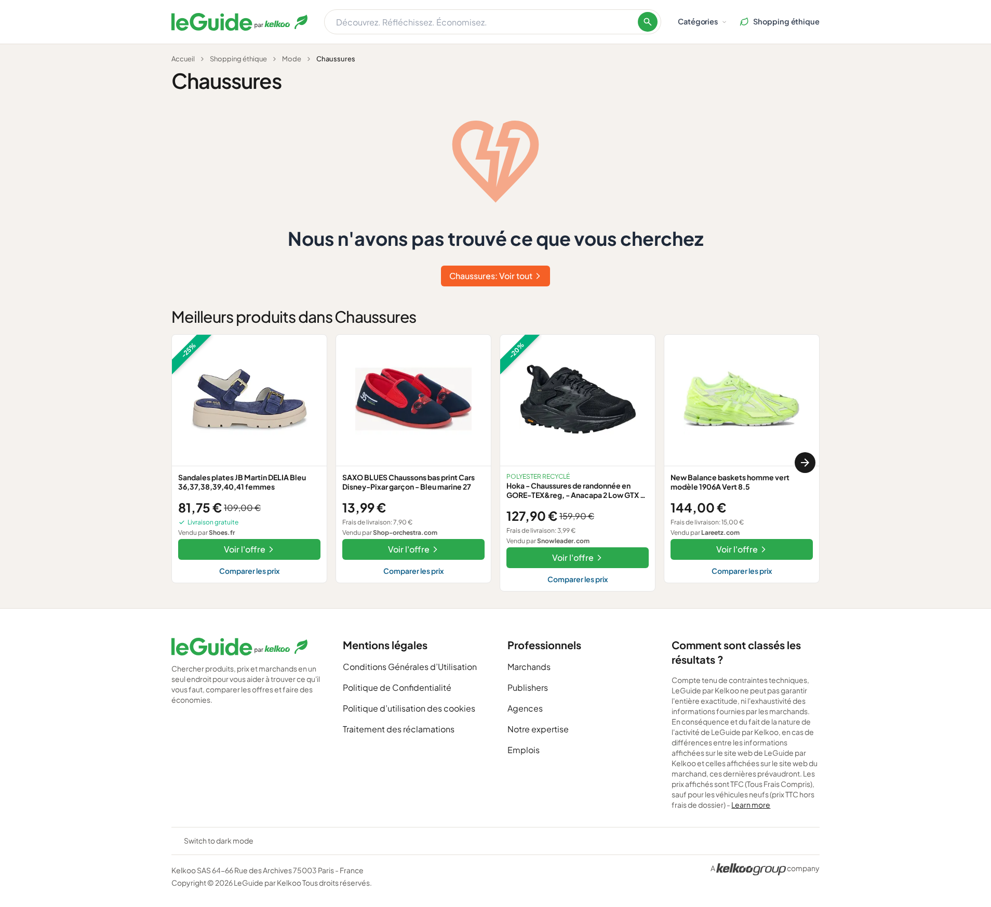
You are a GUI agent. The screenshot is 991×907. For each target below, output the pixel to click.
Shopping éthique (238, 59)
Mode (291, 59)
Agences (525, 708)
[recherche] (648, 22)
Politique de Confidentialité (397, 687)
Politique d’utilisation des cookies (409, 708)
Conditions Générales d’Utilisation (410, 666)
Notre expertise (538, 729)
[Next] (805, 462)
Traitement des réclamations (398, 729)
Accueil (183, 59)
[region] (495, 463)
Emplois (523, 749)
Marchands (529, 666)
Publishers (527, 687)
